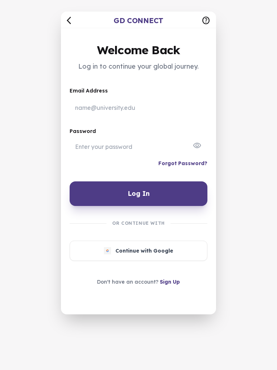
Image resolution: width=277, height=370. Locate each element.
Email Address (89, 90)
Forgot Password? (182, 163)
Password (83, 131)
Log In (139, 193)
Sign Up (170, 282)
